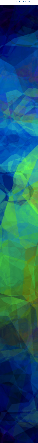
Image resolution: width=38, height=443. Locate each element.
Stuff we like (19, 2)
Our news (24, 2)
